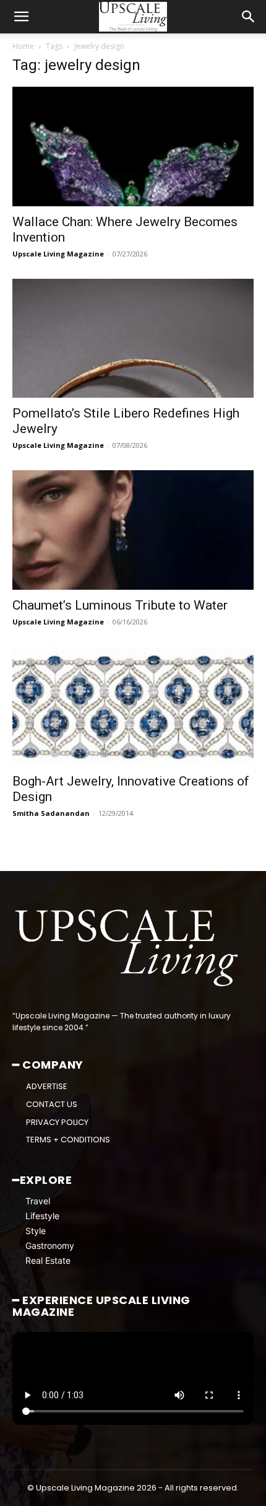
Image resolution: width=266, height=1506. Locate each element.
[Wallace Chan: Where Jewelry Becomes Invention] (133, 146)
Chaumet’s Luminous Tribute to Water (120, 605)
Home (23, 46)
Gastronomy (49, 1245)
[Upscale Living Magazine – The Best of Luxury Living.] (128, 948)
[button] (21, 16)
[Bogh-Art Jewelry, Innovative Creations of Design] (133, 706)
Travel (37, 1201)
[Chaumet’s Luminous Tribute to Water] (133, 530)
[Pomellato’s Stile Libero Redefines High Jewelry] (133, 338)
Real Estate (48, 1260)
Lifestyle (42, 1215)
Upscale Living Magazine (58, 253)
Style (35, 1230)
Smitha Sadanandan (51, 813)
